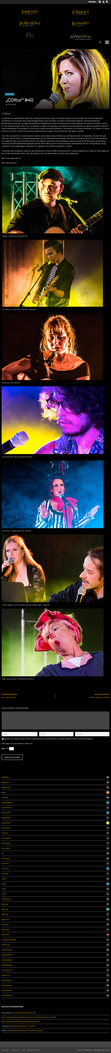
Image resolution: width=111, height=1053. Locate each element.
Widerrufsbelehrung (33, 1050)
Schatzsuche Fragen (9, 940)
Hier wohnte (6, 843)
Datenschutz (15, 1050)
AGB (23, 1050)
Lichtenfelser (6, 899)
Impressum (5, 1050)
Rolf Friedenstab (8, 1022)
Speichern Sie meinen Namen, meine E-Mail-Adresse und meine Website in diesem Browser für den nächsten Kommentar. (48, 739)
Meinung (5, 904)
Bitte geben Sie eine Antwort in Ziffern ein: (17, 744)
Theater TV (5, 975)
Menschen (5, 919)
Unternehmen (7, 980)
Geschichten (6, 823)
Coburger (5, 797)
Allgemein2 (6, 782)
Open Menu (107, 42)
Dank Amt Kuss (7, 808)
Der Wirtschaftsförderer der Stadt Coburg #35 (26, 1030)
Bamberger (6, 787)
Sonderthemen (7, 950)
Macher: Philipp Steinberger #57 (28, 1022)
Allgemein (5, 777)
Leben (4, 879)
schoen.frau (6, 945)
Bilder (4, 792)
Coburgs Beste (7, 802)
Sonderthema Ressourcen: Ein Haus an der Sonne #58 (36, 1017)
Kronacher (5, 858)
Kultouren (5, 863)
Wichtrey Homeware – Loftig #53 (23, 1026)
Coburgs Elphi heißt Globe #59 (24, 1013)
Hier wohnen (6, 838)
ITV (3, 853)
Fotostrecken (9, 94)
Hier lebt (5, 833)
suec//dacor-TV (7, 970)
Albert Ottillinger (8, 1017)
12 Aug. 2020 (12, 104)
